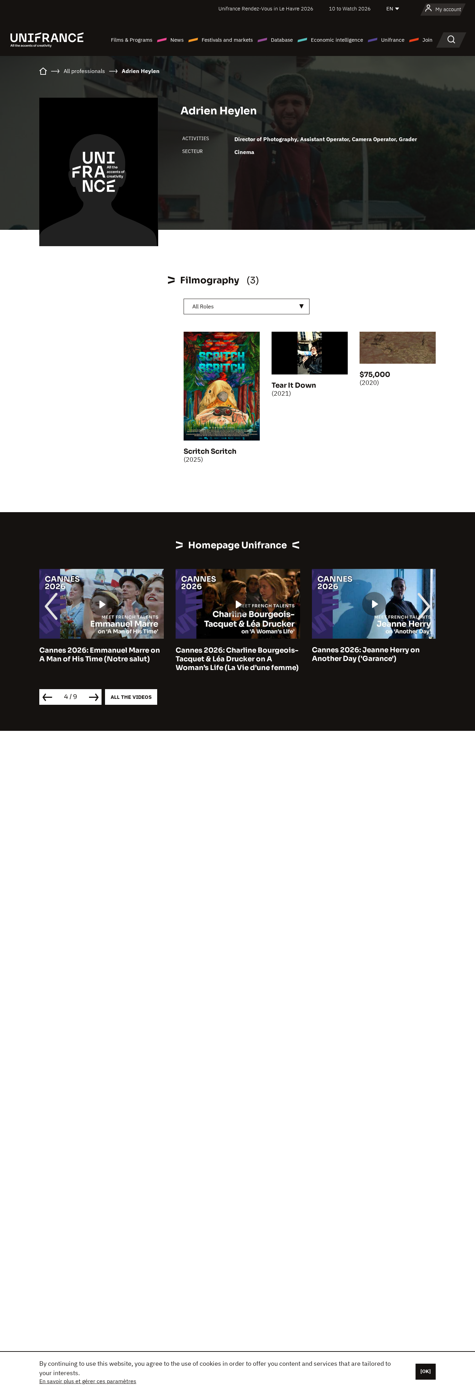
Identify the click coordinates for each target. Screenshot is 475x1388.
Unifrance (392, 40)
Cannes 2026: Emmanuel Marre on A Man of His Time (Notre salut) (99, 654)
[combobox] (246, 306)
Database (282, 40)
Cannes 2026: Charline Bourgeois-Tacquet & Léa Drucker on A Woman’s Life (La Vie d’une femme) (237, 659)
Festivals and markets (227, 40)
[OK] (425, 1371)
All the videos (131, 697)
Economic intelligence (337, 40)
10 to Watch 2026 (350, 8)
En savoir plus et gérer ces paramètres (87, 1381)
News (177, 40)
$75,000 (375, 374)
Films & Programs (131, 40)
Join (427, 40)
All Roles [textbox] (203, 306)
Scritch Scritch (210, 451)
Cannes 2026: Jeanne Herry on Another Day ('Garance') (366, 654)
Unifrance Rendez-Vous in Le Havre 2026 (265, 8)
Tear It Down (294, 385)
